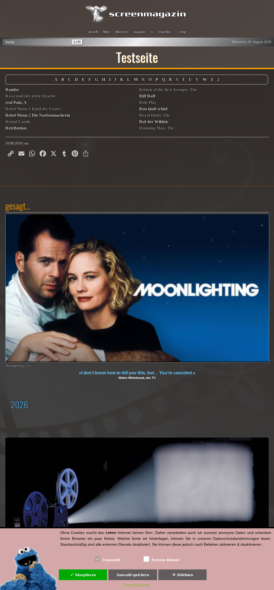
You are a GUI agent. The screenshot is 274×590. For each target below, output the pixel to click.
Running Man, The (156, 128)
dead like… (166, 32)
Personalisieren (137, 585)
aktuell (93, 32)
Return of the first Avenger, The (168, 89)
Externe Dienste (166, 560)
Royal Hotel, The (154, 115)
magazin (139, 32)
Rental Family (18, 121)
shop (182, 32)
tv (151, 32)
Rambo (12, 89)
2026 (19, 404)
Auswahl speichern (132, 575)
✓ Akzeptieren (83, 575)
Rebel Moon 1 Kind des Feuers (33, 109)
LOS (77, 42)
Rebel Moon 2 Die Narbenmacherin (37, 115)
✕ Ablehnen (182, 575)
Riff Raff (147, 96)
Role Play (148, 102)
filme (106, 32)
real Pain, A (16, 102)
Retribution (15, 128)
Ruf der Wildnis (153, 121)
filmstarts (121, 32)
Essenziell (111, 560)
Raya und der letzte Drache (30, 96)
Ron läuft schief (153, 109)
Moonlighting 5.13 (17, 366)
